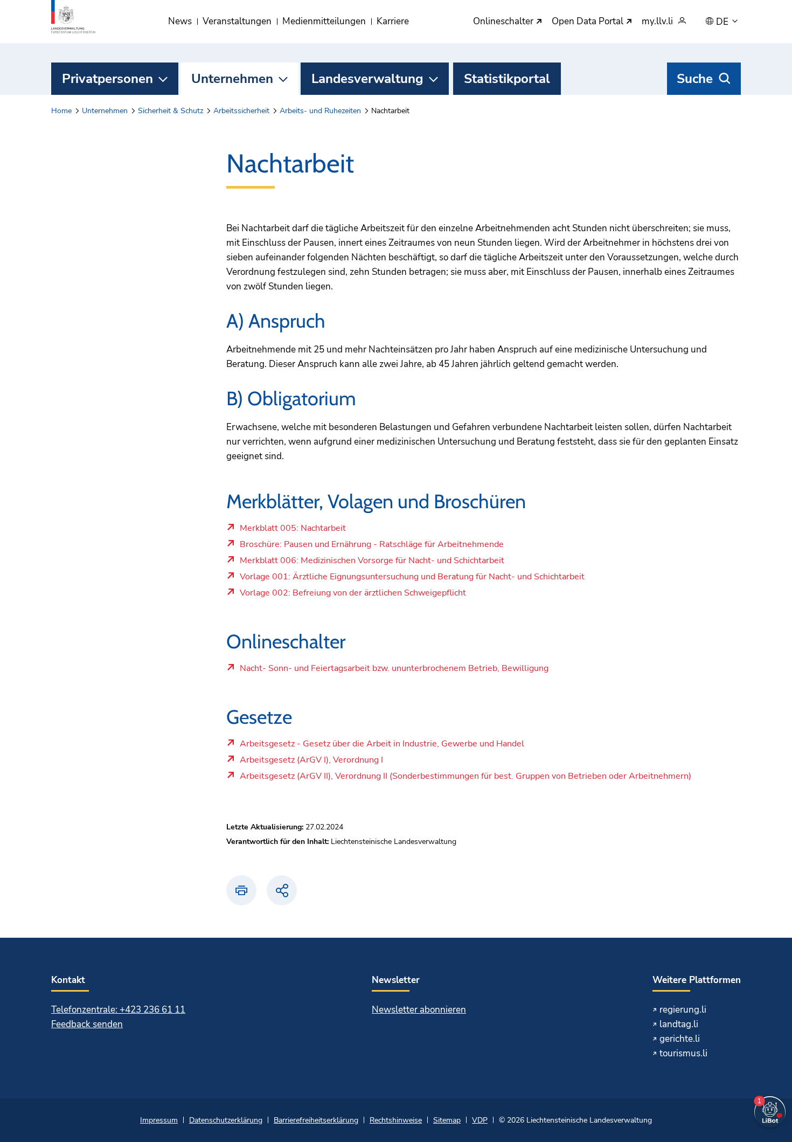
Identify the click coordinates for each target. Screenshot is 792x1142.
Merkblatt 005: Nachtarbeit (292, 531)
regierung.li (682, 1009)
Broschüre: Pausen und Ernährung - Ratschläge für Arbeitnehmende (371, 547)
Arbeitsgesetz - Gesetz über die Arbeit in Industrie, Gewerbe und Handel (381, 746)
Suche (695, 78)
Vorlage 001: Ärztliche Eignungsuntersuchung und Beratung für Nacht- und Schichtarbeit (412, 579)
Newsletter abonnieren (419, 1009)
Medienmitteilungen (324, 21)
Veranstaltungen (237, 21)
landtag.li (678, 1024)
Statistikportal (507, 78)
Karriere (393, 21)
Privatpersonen (107, 78)
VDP (480, 1120)
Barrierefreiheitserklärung (316, 1120)
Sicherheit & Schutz (170, 111)
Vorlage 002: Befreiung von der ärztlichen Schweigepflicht (352, 595)
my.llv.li (657, 21)
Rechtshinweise (396, 1120)
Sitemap (447, 1120)
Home (61, 111)
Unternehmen (232, 78)
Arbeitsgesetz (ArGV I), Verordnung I (311, 763)
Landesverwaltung (367, 78)
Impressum (159, 1120)
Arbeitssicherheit (241, 111)
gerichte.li (679, 1039)
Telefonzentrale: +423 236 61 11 (118, 1009)
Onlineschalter (504, 21)
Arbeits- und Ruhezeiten (320, 111)
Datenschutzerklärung (225, 1120)
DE (723, 22)
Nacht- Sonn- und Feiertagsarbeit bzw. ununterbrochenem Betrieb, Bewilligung (393, 671)
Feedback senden (87, 1024)
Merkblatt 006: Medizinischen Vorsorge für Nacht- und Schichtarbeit (371, 563)
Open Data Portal (589, 21)
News (180, 21)
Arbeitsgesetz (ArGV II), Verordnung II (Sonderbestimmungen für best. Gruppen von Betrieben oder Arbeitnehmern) (465, 779)
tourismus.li (683, 1053)
